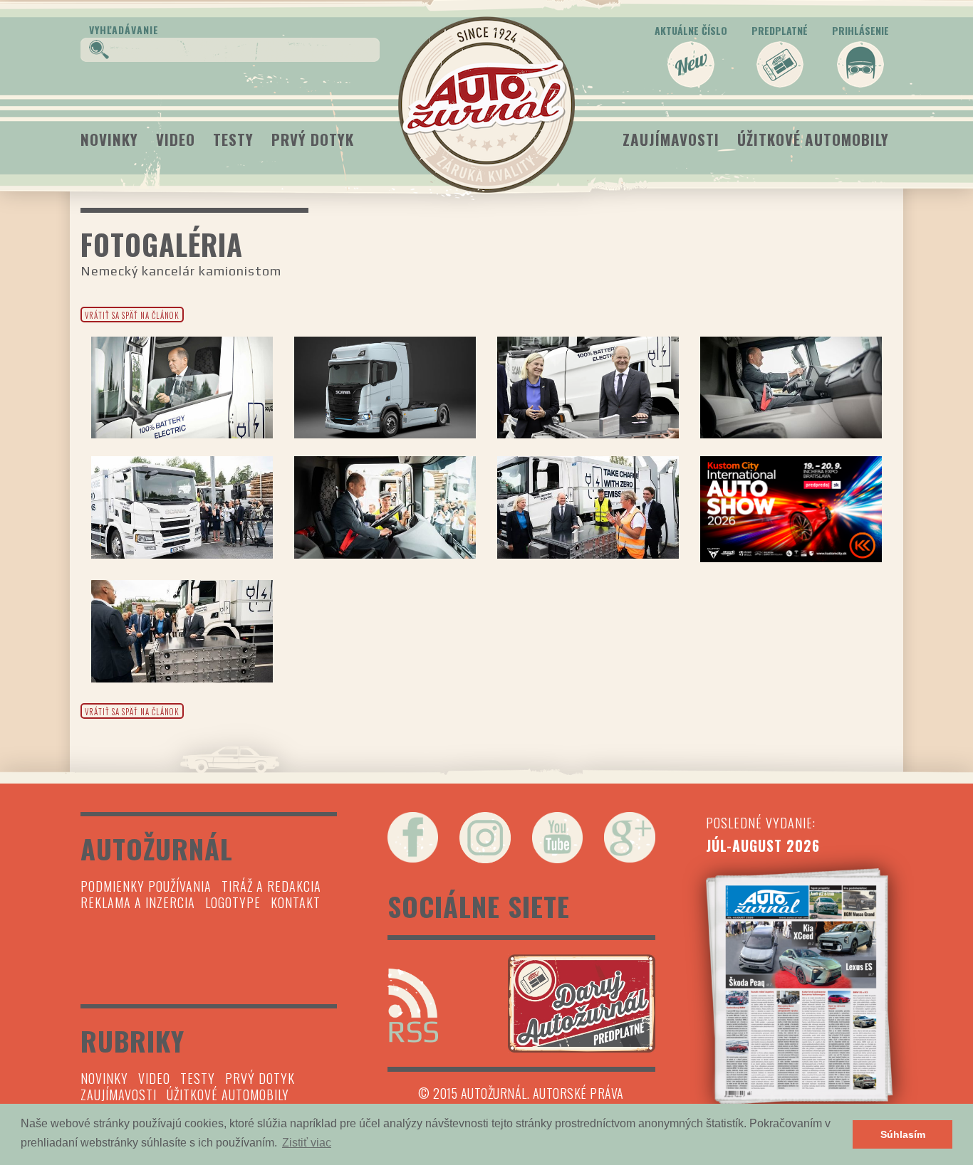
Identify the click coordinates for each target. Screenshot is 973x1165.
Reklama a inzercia (137, 902)
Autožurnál (486, 104)
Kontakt (296, 902)
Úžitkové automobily (813, 139)
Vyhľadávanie (124, 29)
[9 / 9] (182, 631)
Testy (233, 139)
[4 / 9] (791, 387)
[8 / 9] (791, 509)
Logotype (233, 902)
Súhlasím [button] (902, 1134)
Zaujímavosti (671, 139)
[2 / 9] (385, 387)
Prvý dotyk (312, 139)
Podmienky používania (146, 886)
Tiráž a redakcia (271, 886)
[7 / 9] (588, 507)
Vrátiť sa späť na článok (132, 315)
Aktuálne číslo (691, 30)
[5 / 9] (182, 507)
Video (175, 139)
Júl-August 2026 (763, 845)
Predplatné (779, 30)
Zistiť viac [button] (306, 1143)
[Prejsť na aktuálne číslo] (799, 986)
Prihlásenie (860, 30)
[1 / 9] (182, 387)
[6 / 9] (385, 507)
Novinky (109, 139)
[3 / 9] (588, 387)
